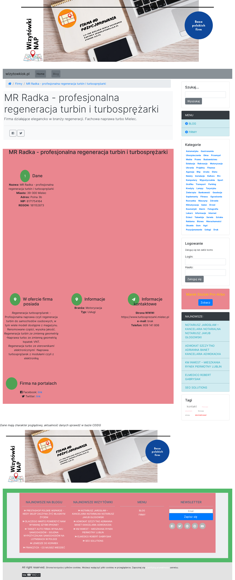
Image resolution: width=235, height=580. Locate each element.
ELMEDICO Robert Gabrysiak (198, 377)
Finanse (211, 167)
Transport (201, 184)
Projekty (200, 167)
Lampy (199, 188)
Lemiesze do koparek (45, 543)
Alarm (202, 209)
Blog (56, 74)
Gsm (198, 225)
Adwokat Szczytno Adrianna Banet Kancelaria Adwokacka (203, 350)
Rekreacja (202, 163)
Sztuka (219, 217)
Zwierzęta (191, 192)
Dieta (214, 172)
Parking (212, 184)
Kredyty (190, 188)
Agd (205, 225)
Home (40, 74)
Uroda (206, 172)
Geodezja (217, 192)
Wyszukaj (193, 101)
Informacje (200, 213)
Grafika (189, 184)
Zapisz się (191, 516)
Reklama (190, 221)
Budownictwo (210, 159)
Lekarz (189, 213)
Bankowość (204, 192)
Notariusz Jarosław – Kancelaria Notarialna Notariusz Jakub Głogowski (203, 331)
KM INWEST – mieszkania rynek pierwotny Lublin (203, 364)
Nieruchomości (213, 221)
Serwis (209, 217)
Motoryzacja (216, 163)
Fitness (204, 196)
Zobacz (205, 302)
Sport (220, 180)
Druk (215, 229)
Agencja (190, 172)
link (40, 392)
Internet (212, 213)
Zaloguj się (194, 279)
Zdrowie (214, 200)
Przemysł (216, 155)
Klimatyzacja (192, 205)
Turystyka (211, 188)
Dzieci (189, 217)
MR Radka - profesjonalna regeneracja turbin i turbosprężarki (66, 83)
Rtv (219, 176)
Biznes (200, 221)
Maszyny (202, 200)
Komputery (191, 180)
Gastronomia (207, 151)
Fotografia (213, 209)
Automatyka (192, 151)
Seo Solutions (196, 387)
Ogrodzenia (216, 196)
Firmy (18, 83)
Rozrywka (191, 200)
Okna (206, 155)
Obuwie (190, 225)
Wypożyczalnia (207, 180)
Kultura (211, 176)
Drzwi (212, 205)
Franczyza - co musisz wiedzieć (45, 547)
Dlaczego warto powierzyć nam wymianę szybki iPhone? (45, 523)
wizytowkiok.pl (18, 74)
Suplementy (192, 196)
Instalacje (200, 176)
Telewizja (199, 217)
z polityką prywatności (157, 567)
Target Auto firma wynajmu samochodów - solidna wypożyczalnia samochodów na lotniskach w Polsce (44, 534)
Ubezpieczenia (193, 155)
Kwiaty (189, 176)
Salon (204, 205)
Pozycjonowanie (194, 229)
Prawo (198, 159)
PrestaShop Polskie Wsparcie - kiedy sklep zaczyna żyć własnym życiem (44, 514)
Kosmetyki (191, 209)
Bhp (199, 172)
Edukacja (190, 163)
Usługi (208, 229)
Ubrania (190, 167)
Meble (189, 159)
